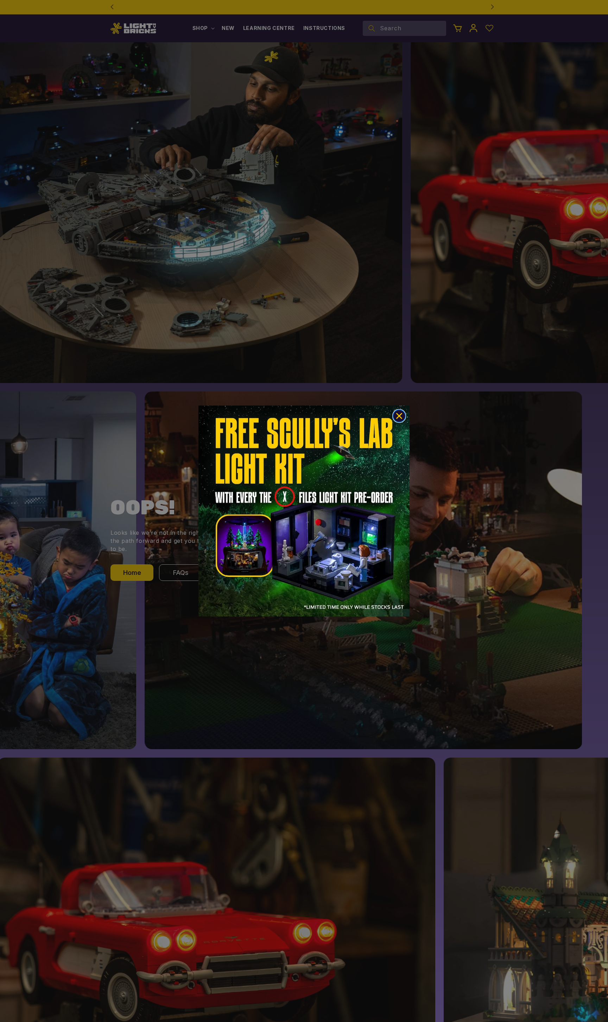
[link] (304, 511)
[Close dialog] (399, 416)
